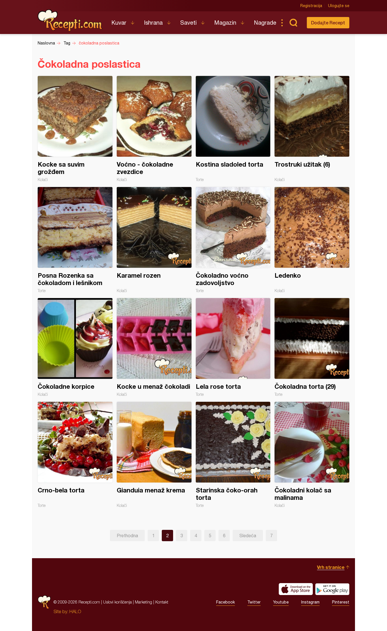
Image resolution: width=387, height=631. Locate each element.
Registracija (311, 5)
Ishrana (153, 22)
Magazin (225, 22)
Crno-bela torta (75, 455)
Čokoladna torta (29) (312, 347)
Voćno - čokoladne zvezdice (154, 129)
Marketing (143, 602)
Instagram (310, 602)
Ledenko (312, 240)
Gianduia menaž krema (154, 455)
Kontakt (161, 602)
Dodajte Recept (328, 22)
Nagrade (265, 22)
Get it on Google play (332, 589)
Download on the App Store (296, 589)
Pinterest (340, 602)
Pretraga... (293, 23)
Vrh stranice (331, 567)
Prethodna (127, 535)
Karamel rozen (154, 240)
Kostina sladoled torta (233, 129)
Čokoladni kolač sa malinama (312, 455)
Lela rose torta (233, 347)
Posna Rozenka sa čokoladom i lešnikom (75, 240)
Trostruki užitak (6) (312, 129)
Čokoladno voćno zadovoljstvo (233, 240)
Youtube (281, 602)
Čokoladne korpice (75, 347)
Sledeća (247, 535)
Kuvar (118, 22)
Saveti (188, 22)
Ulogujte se (338, 5)
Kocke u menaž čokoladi (154, 347)
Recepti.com (70, 20)
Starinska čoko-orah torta (233, 455)
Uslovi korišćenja (117, 602)
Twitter (254, 602)
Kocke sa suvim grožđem (75, 129)
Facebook (225, 602)
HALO (75, 611)
